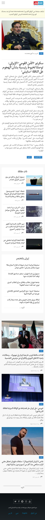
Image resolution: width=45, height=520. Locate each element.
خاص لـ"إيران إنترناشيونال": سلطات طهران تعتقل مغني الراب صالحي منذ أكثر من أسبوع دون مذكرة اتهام (22, 463)
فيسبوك (18, 501)
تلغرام (22, 501)
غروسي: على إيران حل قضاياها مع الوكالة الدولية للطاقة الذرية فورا (23, 410)
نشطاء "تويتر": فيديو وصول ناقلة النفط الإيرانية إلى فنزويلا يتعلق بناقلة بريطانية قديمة (14, 194)
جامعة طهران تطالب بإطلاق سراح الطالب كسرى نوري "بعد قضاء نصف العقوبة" (23, 284)
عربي (17, 513)
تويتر (15, 501)
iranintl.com (26, 15)
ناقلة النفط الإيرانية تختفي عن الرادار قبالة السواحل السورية (13, 242)
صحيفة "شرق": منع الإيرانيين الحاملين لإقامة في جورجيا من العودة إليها (23, 292)
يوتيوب (29, 501)
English (24, 513)
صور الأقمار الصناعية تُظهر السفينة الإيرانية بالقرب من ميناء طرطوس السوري (15, 226)
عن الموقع (34, 513)
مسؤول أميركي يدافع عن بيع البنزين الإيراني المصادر (14, 178)
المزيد (22, 488)
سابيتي (29, 157)
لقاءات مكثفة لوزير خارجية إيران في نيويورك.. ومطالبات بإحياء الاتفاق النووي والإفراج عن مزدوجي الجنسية (22, 357)
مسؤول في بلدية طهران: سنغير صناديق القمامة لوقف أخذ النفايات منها (23, 275)
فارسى (10, 513)
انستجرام (26, 501)
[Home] (37, 4)
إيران (41, 53)
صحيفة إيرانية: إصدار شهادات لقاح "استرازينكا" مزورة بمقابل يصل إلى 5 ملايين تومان (22, 266)
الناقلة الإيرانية (38, 157)
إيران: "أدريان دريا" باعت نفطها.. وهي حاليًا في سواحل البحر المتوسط (14, 210)
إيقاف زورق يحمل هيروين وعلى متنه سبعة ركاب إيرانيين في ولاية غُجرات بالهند (23, 301)
